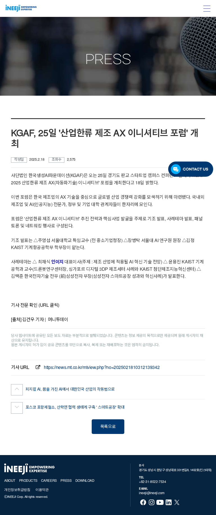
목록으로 (108, 427)
